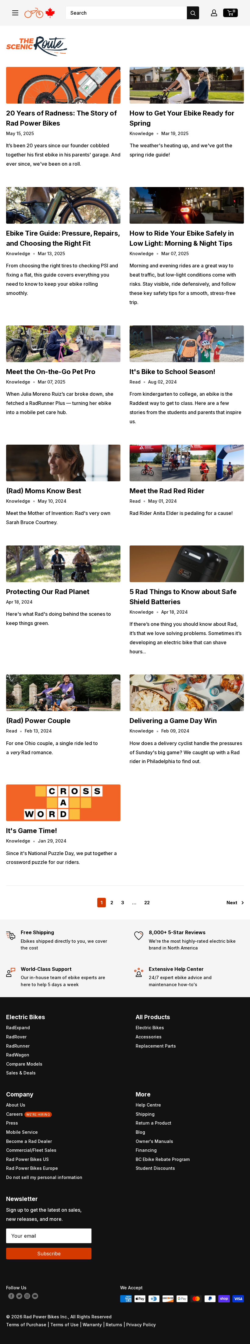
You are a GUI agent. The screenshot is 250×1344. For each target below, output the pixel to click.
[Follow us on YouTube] (35, 1296)
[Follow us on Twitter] (19, 1296)
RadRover (16, 1036)
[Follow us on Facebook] (11, 1296)
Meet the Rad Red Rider (167, 491)
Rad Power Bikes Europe (32, 1168)
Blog (140, 1132)
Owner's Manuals (154, 1141)
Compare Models (24, 1064)
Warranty (92, 1324)
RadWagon (17, 1054)
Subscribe (49, 1253)
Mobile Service (22, 1132)
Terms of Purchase (26, 1324)
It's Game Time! (31, 831)
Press (12, 1123)
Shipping (145, 1114)
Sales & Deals (21, 1072)
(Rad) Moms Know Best (43, 491)
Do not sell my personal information (44, 1177)
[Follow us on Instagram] (27, 1296)
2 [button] (111, 902)
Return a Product (153, 1123)
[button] (214, 12)
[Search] (193, 12)
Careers (28, 1114)
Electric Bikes (150, 1027)
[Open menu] (15, 12)
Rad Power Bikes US (27, 1159)
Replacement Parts (156, 1045)
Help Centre (148, 1104)
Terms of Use (64, 1324)
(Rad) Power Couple (38, 721)
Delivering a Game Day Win (173, 721)
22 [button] (147, 902)
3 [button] (122, 902)
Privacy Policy (141, 1324)
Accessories (149, 1036)
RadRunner (18, 1045)
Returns (114, 1324)
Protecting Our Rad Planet (47, 592)
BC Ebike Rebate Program (163, 1159)
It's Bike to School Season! (172, 372)
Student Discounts (155, 1168)
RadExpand (18, 1027)
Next (232, 902)
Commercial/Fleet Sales (31, 1150)
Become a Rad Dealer (29, 1141)
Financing (146, 1150)
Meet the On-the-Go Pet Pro (50, 372)
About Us (15, 1104)
